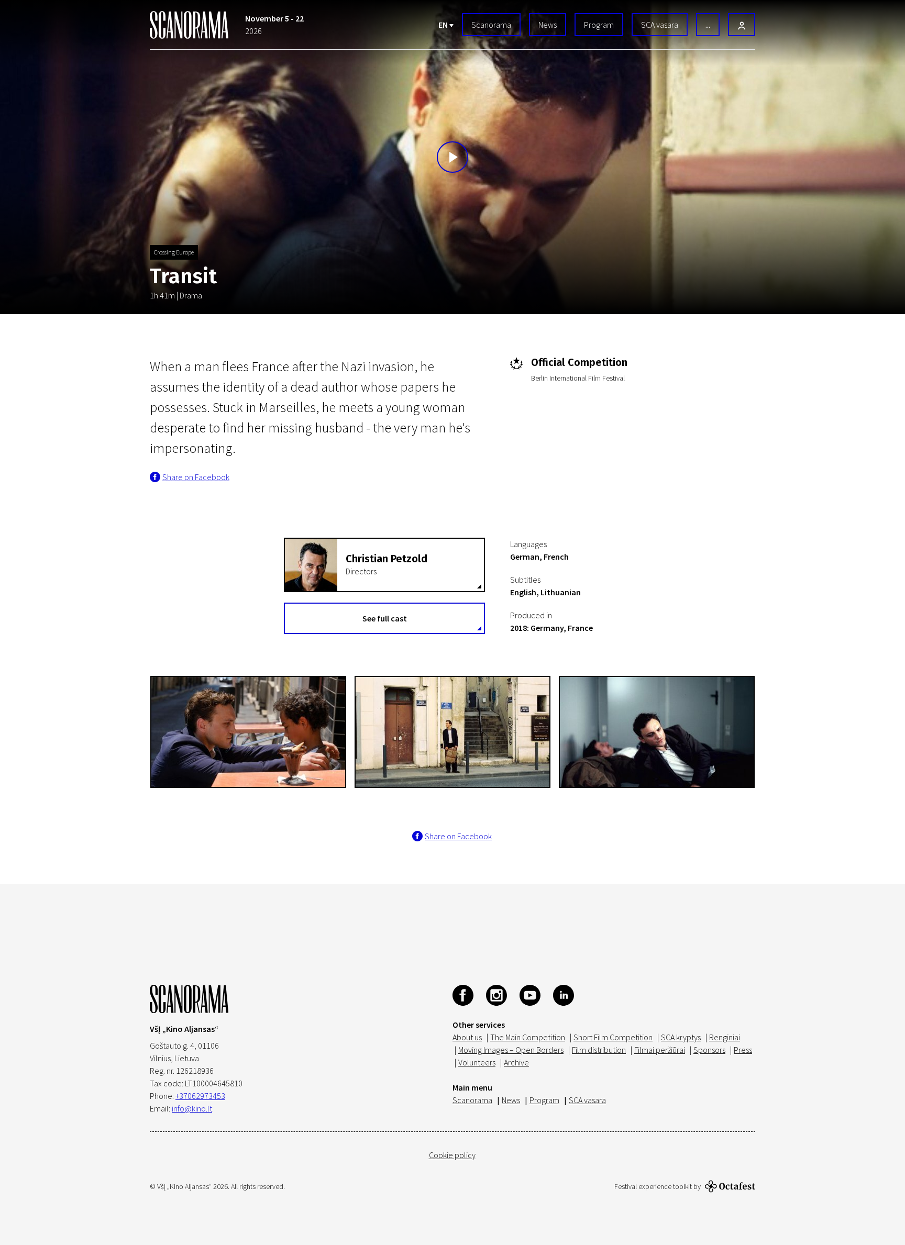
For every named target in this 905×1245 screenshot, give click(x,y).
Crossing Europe (174, 252)
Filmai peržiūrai (659, 1049)
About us (467, 1037)
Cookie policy (452, 1155)
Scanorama (491, 24)
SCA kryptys (681, 1037)
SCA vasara (659, 24)
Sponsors (709, 1049)
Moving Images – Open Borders (511, 1049)
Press (743, 1049)
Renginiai (724, 1037)
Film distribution (599, 1049)
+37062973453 (200, 1096)
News (547, 24)
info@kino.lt (192, 1108)
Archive (516, 1062)
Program (599, 24)
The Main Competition (527, 1037)
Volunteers (476, 1062)
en (443, 24)
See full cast (384, 618)
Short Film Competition (613, 1037)
